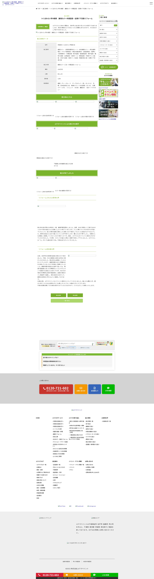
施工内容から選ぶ (91, 442)
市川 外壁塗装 (76, 561)
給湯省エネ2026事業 (58, 454)
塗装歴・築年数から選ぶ (92, 444)
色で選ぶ (88, 424)
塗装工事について (41, 480)
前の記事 (58, 295)
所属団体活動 (40, 493)
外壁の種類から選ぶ (91, 431)
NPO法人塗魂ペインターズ (77, 428)
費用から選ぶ (89, 439)
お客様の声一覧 (106, 421)
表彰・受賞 (40, 470)
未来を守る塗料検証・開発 (77, 425)
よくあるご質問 (57, 456)
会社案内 (39, 495)
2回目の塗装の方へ (58, 424)
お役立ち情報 (40, 485)
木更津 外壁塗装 (87, 561)
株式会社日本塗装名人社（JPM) (76, 431)
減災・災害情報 (41, 488)
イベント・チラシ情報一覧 (77, 464)
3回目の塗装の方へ (58, 426)
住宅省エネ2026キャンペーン (59, 445)
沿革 (54, 480)
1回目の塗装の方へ (58, 421)
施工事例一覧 (89, 421)
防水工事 (55, 436)
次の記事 (75, 295)
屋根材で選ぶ (89, 426)
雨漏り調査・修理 (58, 431)
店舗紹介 (55, 485)
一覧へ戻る (67, 300)
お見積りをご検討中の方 (43, 472)
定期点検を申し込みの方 (92, 472)
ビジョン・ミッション (59, 475)
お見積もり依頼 (90, 467)
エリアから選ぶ (90, 436)
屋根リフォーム (57, 434)
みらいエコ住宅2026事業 (60, 448)
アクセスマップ (57, 482)
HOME (38, 418)
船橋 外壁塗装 (66, 561)
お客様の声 (77, 3)
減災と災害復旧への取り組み (76, 422)
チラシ (71, 470)
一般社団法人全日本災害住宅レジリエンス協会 (76, 438)
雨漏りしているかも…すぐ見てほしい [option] (54, 365)
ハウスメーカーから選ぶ (92, 434)
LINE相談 (88, 470)
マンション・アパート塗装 (60, 442)
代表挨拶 (55, 470)
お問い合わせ (89, 464)
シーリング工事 (57, 429)
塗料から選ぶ (89, 429)
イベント (72, 467)
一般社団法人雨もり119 (76, 435)
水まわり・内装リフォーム (60, 439)
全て (108, 25)
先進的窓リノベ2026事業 (60, 451)
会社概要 (55, 477)
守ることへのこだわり (59, 467)
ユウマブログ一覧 (41, 464)
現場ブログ (40, 477)
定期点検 (39, 482)
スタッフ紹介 (56, 488)
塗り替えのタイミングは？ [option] (51, 357)
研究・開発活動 (41, 490)
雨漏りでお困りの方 (42, 475)
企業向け (39, 467)
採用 (38, 498)
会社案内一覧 (56, 464)
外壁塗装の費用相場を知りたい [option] (52, 361)
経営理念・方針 (57, 472)
